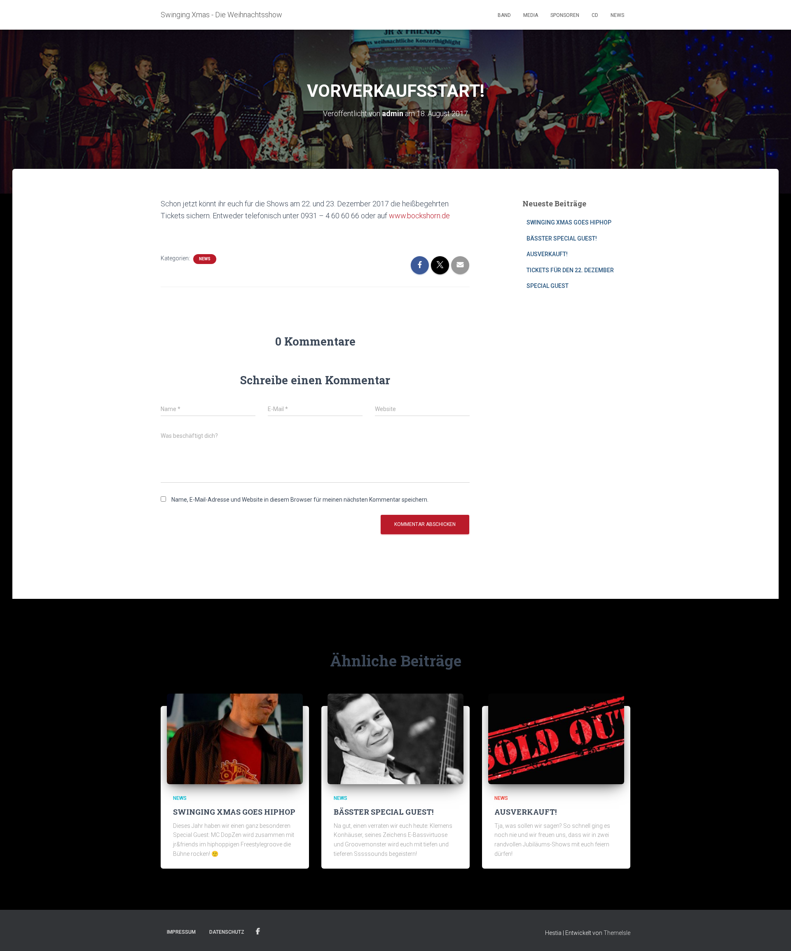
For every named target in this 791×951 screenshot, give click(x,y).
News (617, 15)
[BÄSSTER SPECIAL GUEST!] (395, 738)
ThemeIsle (617, 933)
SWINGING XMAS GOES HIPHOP (569, 222)
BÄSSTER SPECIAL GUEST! (562, 238)
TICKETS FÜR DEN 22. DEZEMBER (570, 270)
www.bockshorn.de (419, 215)
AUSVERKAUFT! (547, 254)
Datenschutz (226, 932)
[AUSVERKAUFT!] (556, 738)
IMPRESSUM (181, 932)
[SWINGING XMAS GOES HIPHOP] (235, 738)
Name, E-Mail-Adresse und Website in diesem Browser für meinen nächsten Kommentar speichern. (299, 499)
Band (504, 15)
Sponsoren (564, 15)
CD (595, 15)
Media (530, 15)
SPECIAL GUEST (548, 286)
